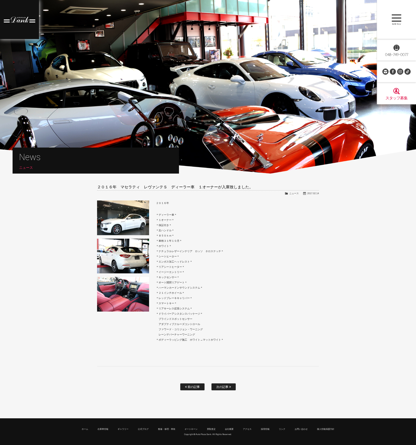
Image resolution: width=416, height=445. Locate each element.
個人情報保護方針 (325, 429)
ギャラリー (123, 429)
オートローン (191, 429)
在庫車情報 (103, 429)
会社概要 (229, 429)
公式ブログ (143, 429)
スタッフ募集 (396, 98)
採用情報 (265, 429)
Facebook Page (392, 71)
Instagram (400, 71)
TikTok (407, 71)
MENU (396, 19)
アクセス (247, 429)
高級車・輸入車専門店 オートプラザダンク (19, 19)
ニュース (294, 193)
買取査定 (211, 429)
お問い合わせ (385, 71)
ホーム (85, 429)
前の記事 (193, 387)
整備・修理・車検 (166, 429)
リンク (282, 429)
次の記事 (222, 387)
